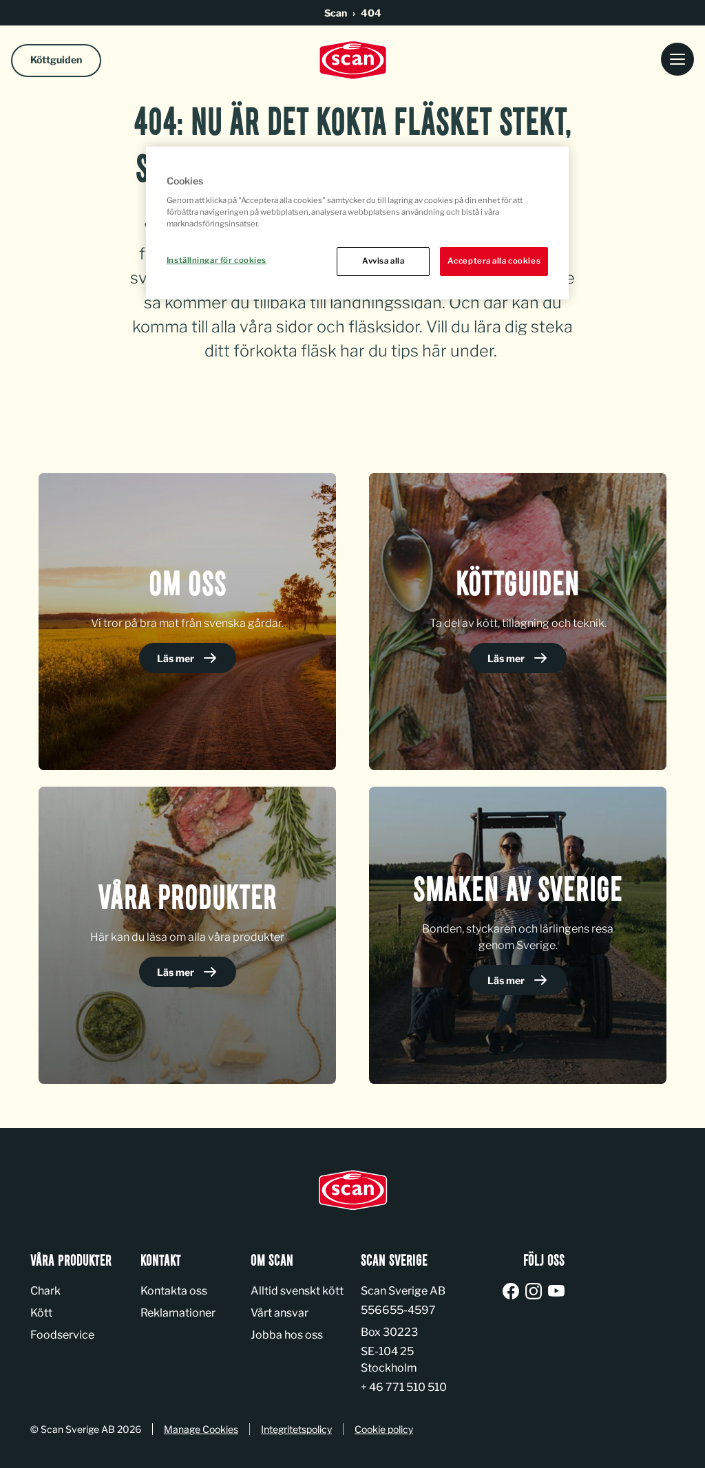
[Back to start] (352, 60)
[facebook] (513, 1292)
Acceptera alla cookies (494, 261)
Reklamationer (177, 1312)
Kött (41, 1312)
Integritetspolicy (296, 1429)
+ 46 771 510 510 (404, 1387)
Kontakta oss (173, 1290)
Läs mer (176, 658)
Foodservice (62, 1334)
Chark (45, 1290)
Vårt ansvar (279, 1312)
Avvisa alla (383, 261)
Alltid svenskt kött (297, 1290)
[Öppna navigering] (677, 60)
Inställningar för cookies (216, 260)
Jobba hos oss (287, 1334)
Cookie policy (384, 1429)
